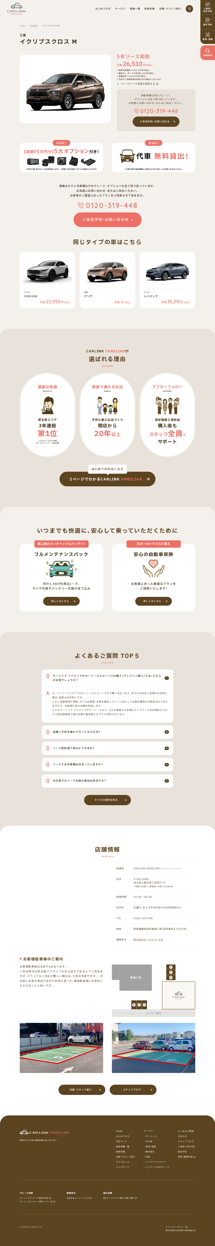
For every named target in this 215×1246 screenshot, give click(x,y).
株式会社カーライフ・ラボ (148, 939)
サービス (148, 1131)
